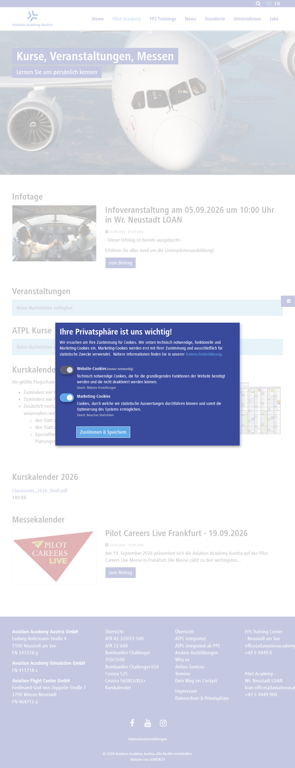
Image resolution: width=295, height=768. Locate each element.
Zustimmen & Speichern (103, 432)
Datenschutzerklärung (203, 353)
